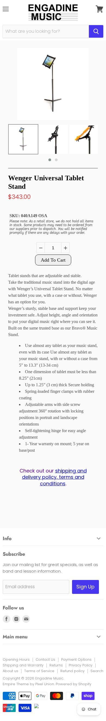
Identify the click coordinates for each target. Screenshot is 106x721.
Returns (56, 665)
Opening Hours (16, 659)
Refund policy (72, 671)
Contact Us (45, 659)
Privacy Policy (80, 665)
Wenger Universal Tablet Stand (46, 182)
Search (97, 671)
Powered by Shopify (73, 684)
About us (10, 671)
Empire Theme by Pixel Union (28, 684)
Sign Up (85, 586)
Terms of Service (39, 671)
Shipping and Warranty (23, 665)
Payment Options (76, 659)
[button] (49, 160)
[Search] (96, 31)
